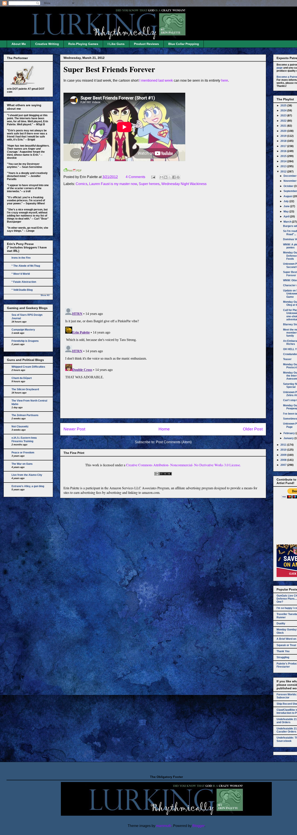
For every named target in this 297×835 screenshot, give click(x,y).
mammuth (163, 826)
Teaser (287, 359)
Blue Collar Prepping (183, 44)
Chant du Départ (22, 378)
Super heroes (149, 184)
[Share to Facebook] (174, 177)
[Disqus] (163, 247)
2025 (283, 105)
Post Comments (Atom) (174, 442)
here (224, 80)
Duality (281, 623)
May (286, 211)
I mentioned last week (156, 80)
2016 (283, 151)
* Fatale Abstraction (24, 281)
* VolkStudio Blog (22, 289)
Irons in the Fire (21, 257)
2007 (283, 464)
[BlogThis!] (166, 177)
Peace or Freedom (23, 452)
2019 (283, 135)
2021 (283, 125)
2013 (283, 166)
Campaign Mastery (23, 329)
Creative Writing (47, 44)
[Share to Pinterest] (178, 177)
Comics (81, 184)
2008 (283, 459)
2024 (283, 110)
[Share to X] (170, 177)
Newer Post (74, 429)
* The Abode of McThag (26, 265)
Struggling (283, 657)
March (288, 221)
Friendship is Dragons (25, 340)
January (289, 438)
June (287, 206)
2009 (283, 454)
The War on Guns (22, 463)
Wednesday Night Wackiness (184, 184)
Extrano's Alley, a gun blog (28, 486)
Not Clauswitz (20, 426)
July (286, 201)
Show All (45, 295)
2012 (283, 171)
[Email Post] (153, 177)
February (289, 433)
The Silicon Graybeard (25, 389)
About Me (19, 44)
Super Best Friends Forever (109, 69)
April (287, 216)
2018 (283, 140)
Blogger (198, 826)
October (289, 186)
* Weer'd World (21, 273)
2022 (283, 120)
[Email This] (161, 177)
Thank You (283, 651)
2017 (283, 146)
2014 (283, 161)
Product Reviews (146, 44)
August (288, 196)
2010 (283, 449)
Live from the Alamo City (27, 474)
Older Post (253, 429)
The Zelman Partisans (25, 415)
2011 (283, 444)
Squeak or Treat (286, 645)
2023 (283, 115)
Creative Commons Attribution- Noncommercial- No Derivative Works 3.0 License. (183, 465)
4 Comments (135, 177)
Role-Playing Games (83, 44)
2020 (283, 130)
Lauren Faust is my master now (113, 184)
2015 (283, 156)
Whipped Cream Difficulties (28, 366)
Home (164, 429)
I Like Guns (116, 44)
